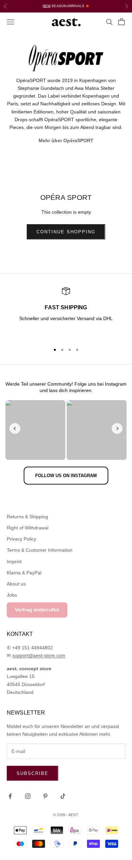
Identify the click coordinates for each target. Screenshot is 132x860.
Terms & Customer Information (39, 550)
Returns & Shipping (27, 516)
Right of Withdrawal (27, 527)
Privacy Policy (21, 539)
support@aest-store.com (38, 655)
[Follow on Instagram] (27, 796)
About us (16, 584)
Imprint (14, 561)
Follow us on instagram (66, 475)
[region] (66, 312)
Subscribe (32, 773)
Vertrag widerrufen (37, 610)
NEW (46, 6)
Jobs (12, 595)
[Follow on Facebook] (10, 796)
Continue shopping (66, 231)
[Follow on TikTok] (63, 796)
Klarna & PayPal (24, 572)
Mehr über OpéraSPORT (66, 140)
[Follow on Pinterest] (45, 796)
